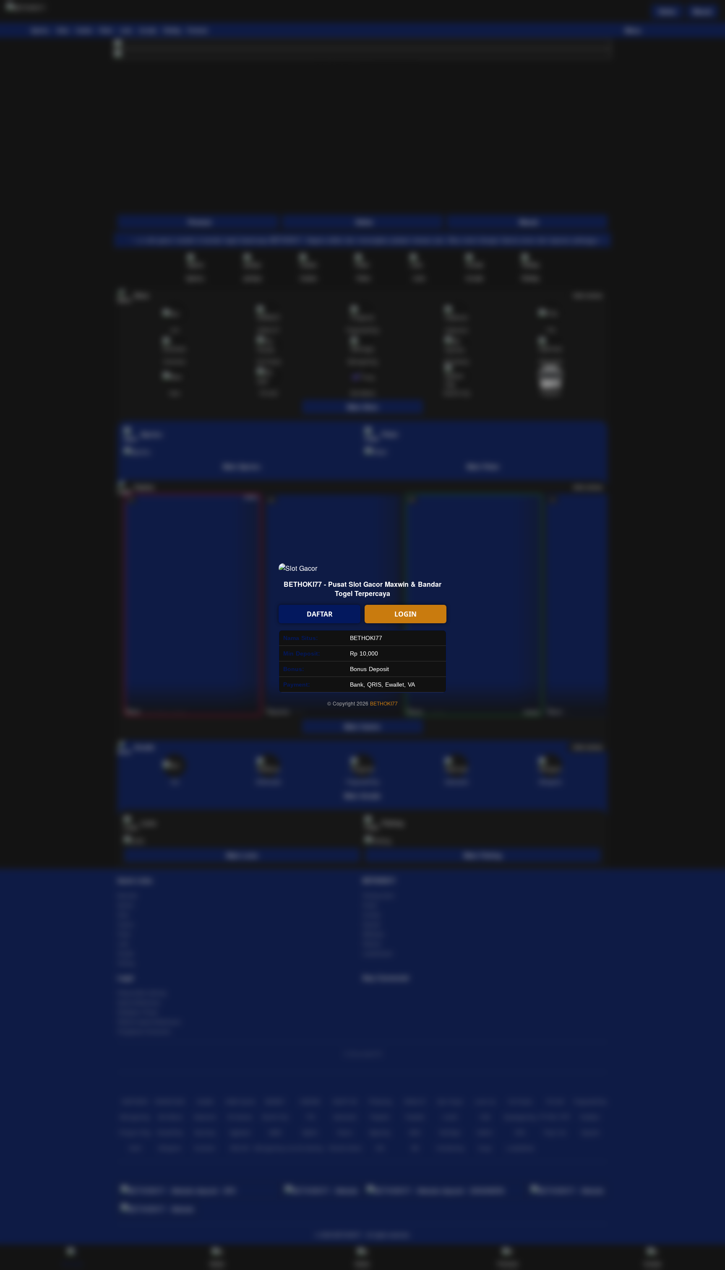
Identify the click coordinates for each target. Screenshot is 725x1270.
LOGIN (405, 614)
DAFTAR (320, 614)
